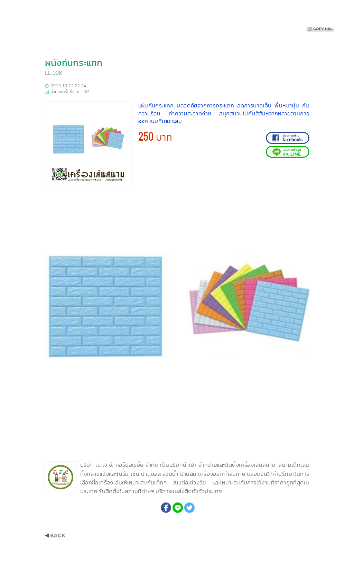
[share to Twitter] (189, 507)
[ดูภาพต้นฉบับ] (302, 202)
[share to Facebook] (166, 507)
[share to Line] (178, 507)
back (55, 535)
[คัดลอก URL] (320, 28)
